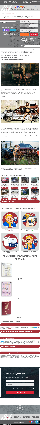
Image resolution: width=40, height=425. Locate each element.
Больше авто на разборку (9, 201)
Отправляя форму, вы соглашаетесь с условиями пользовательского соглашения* (9, 33)
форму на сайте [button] (8, 328)
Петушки (38, 1)
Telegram (13, 30)
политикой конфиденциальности (34, 45)
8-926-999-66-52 (5, 171)
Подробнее (4, 187)
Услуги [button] (1, 1)
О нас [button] (30, 2)
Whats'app (31, 230)
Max (7, 30)
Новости (19, 1)
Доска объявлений (14, 2)
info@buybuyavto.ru (19, 9)
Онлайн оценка (5, 2)
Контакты (34, 1)
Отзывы (9, 1)
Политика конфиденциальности (6, 424)
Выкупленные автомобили (25, 2)
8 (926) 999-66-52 (5, 422)
